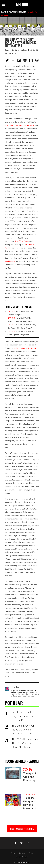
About (13, 853)
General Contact (22, 857)
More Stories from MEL (22, 828)
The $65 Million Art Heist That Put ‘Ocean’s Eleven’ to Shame (25, 743)
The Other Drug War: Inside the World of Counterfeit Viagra (23, 729)
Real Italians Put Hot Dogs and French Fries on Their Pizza (24, 716)
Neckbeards (10, 261)
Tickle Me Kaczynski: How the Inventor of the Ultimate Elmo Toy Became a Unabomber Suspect (30, 803)
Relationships (15, 12)
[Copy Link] (31, 60)
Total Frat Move (22, 241)
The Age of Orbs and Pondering (29, 777)
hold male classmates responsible (19, 125)
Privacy (22, 853)
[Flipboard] (19, 60)
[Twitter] (7, 60)
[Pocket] (25, 60)
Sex (24, 12)
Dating (4, 12)
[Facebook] (13, 60)
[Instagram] (37, 60)
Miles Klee (31, 12)
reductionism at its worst (25, 348)
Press (31, 853)
